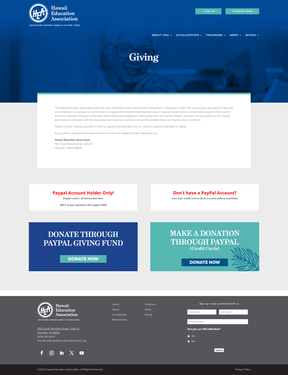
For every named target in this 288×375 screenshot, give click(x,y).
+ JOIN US (208, 11)
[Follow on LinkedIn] (61, 353)
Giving (251, 35)
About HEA (160, 35)
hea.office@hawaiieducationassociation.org (61, 340)
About (115, 309)
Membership (119, 319)
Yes (193, 336)
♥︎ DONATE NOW (242, 11)
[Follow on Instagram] (51, 353)
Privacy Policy (243, 369)
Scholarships (187, 35)
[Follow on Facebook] (41, 353)
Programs (214, 35)
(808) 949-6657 (46, 336)
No (193, 341)
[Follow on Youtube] (81, 353)
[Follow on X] (71, 353)
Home (115, 304)
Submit (219, 350)
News (234, 35)
